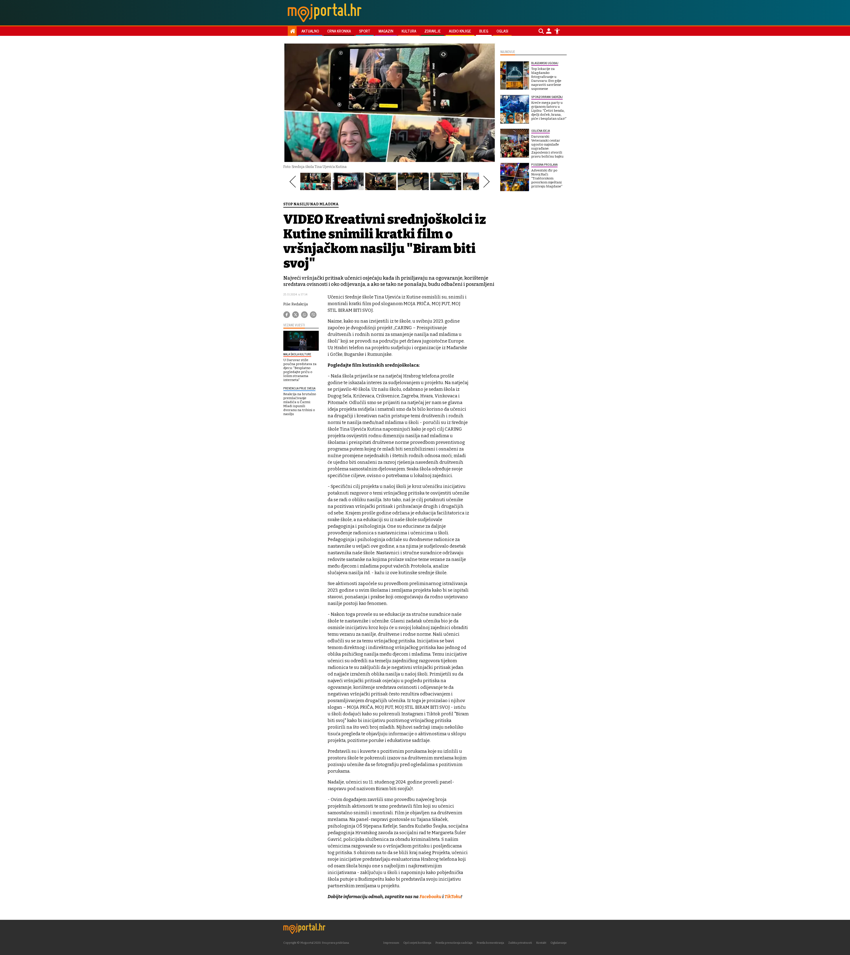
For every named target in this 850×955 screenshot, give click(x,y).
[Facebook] (286, 314)
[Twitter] (295, 314)
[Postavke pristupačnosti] (557, 31)
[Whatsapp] (304, 314)
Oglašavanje (559, 942)
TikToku (452, 896)
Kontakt (541, 942)
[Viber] (313, 314)
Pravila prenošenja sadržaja (453, 942)
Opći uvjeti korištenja (417, 942)
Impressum (391, 942)
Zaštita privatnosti (520, 942)
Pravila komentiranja (490, 942)
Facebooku (430, 896)
